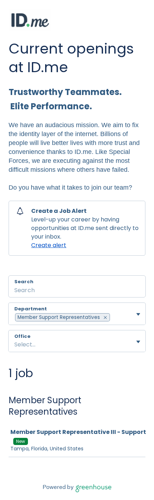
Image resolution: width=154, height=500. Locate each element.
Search (23, 281)
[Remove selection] (105, 317)
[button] (105, 317)
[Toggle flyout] (138, 314)
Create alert (48, 245)
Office (22, 336)
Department (30, 309)
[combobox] (111, 317)
